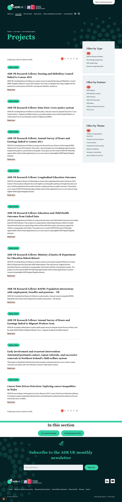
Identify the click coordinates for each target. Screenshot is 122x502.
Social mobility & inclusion (95, 155)
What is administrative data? (103, 2)
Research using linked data (95, 66)
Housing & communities (94, 152)
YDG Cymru (90, 110)
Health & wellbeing (92, 149)
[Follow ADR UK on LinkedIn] (75, 13)
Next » (77, 60)
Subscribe (91, 467)
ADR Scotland (91, 97)
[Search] (79, 14)
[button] (3, 499)
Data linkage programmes (95, 60)
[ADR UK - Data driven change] (15, 7)
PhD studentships (92, 63)
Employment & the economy (95, 146)
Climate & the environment (95, 139)
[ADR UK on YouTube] (113, 481)
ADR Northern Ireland (93, 93)
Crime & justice (91, 142)
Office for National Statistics (96, 106)
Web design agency (100, 496)
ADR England (91, 90)
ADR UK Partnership (93, 100)
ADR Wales (90, 103)
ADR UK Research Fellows (95, 56)
